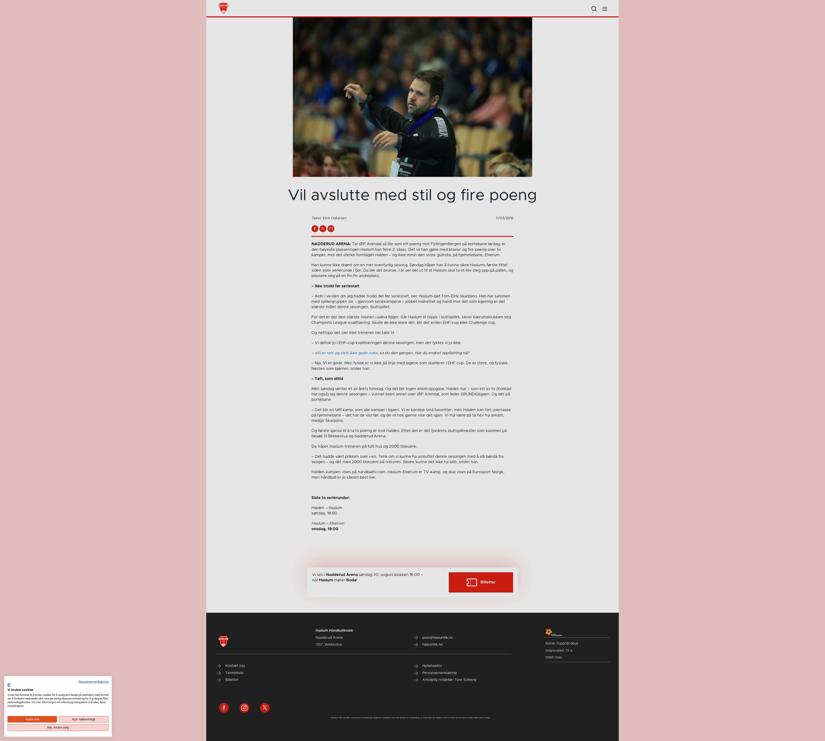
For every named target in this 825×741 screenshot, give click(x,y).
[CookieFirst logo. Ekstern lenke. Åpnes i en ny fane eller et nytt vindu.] (9, 685)
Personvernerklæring (93, 682)
